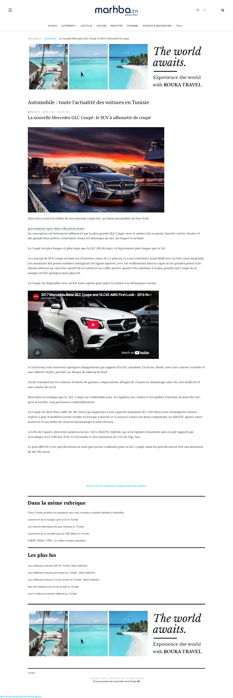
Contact (31, 672)
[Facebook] (197, 10)
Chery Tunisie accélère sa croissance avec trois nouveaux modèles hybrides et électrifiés (76, 512)
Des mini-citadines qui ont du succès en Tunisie (53, 586)
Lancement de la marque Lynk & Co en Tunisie (53, 519)
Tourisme (132, 25)
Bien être (117, 25)
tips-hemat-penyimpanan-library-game (20, 696)
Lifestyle (86, 25)
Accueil (52, 25)
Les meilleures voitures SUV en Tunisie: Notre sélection (58, 565)
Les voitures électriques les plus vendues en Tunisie (56, 526)
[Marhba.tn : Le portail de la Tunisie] (116, 10)
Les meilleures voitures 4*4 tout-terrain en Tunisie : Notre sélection (64, 579)
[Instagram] (204, 10)
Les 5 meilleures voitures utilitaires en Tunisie (52, 593)
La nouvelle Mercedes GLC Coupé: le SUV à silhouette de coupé (89, 117)
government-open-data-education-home (56, 228)
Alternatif (68, 25)
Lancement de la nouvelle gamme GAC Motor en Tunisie (58, 533)
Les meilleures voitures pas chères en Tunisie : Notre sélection (61, 572)
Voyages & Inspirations (157, 25)
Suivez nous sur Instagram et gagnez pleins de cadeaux (116, 485)
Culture (102, 25)
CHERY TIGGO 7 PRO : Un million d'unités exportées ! (57, 540)
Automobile (50, 38)
